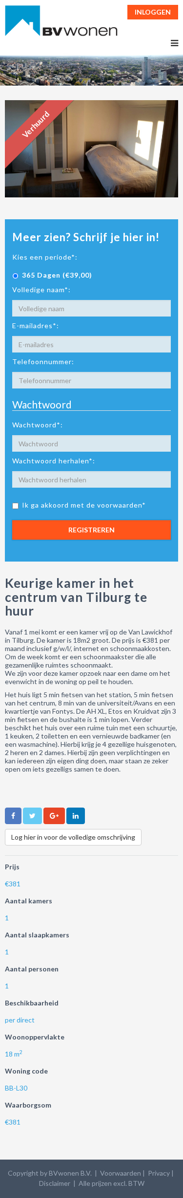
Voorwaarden (120, 1173)
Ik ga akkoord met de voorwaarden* (84, 505)
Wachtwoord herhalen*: (53, 461)
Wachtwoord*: (37, 425)
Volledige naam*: (41, 289)
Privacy (159, 1173)
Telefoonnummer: (43, 361)
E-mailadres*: (35, 325)
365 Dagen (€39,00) (57, 275)
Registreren (91, 530)
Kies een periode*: (45, 257)
